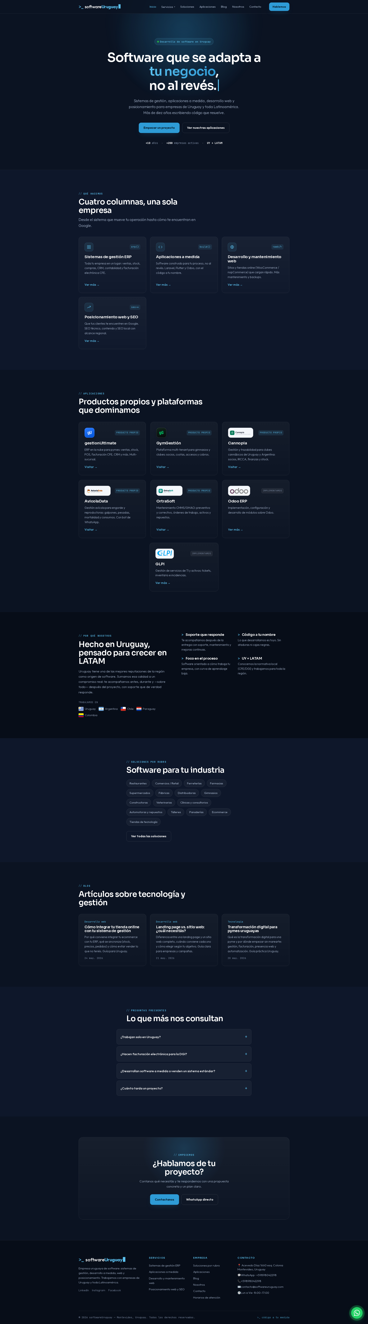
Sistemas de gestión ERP (164, 1265)
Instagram (98, 1290)
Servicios (168, 7)
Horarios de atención (206, 1297)
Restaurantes (138, 783)
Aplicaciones (208, 6)
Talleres (176, 812)
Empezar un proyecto (159, 128)
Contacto (255, 6)
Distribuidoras (187, 793)
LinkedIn (84, 1290)
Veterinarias (164, 802)
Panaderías (196, 812)
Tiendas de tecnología (143, 822)
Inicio (153, 6)
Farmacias (216, 783)
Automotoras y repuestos (146, 812)
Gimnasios (211, 793)
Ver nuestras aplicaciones (206, 128)
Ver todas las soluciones (148, 836)
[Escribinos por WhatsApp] (357, 1313)
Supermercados (140, 793)
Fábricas (164, 793)
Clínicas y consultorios (194, 802)
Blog (224, 6)
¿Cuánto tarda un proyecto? (142, 1088)
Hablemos (279, 6)
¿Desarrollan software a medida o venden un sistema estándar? (168, 1071)
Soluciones (187, 6)
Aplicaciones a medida (163, 1272)
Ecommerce (220, 812)
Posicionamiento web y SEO (167, 1289)
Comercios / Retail (167, 783)
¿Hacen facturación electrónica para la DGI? (154, 1054)
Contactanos (164, 1199)
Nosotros (238, 6)
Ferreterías (194, 783)
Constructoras (139, 802)
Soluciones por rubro (206, 1265)
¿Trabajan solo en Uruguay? (141, 1037)
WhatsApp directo (199, 1199)
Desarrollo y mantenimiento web (167, 1280)
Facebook (114, 1290)
